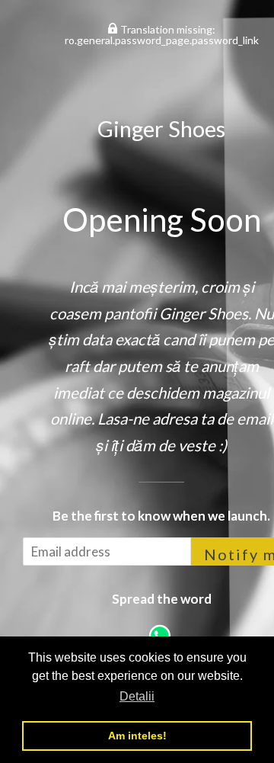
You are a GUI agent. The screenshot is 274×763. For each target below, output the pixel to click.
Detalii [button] (137, 696)
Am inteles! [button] (137, 735)
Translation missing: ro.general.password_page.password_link (162, 34)
